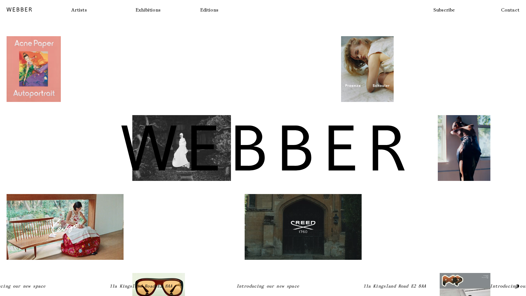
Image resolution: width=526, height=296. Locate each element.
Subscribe (444, 10)
